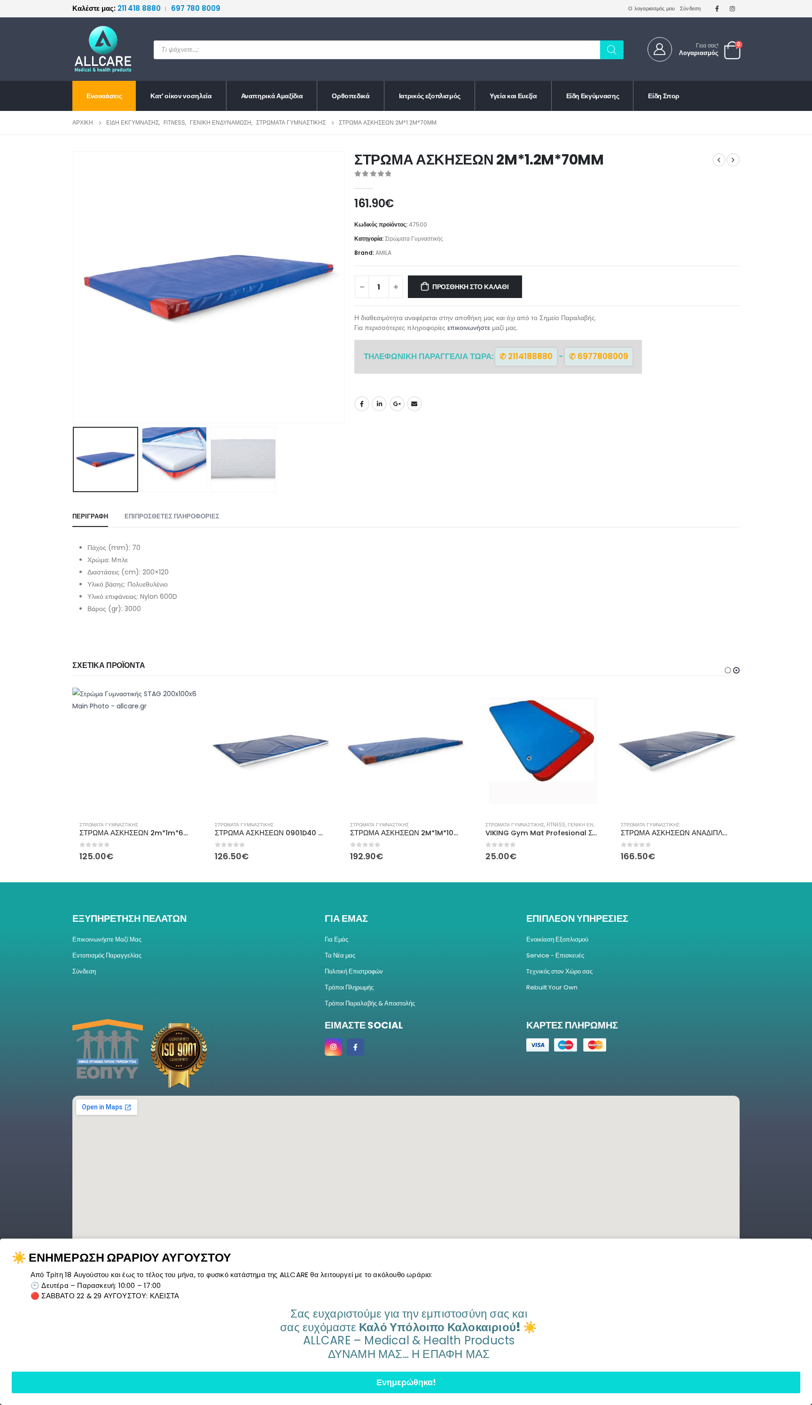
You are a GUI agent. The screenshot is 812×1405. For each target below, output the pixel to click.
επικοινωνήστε (468, 327)
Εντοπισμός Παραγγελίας (106, 955)
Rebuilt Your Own (552, 987)
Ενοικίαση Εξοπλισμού (557, 939)
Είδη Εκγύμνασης (592, 96)
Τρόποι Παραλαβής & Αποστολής (370, 1003)
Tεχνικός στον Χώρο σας (559, 971)
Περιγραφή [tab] (90, 516)
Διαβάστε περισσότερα (588, 703)
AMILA (383, 253)
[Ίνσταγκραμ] (732, 8)
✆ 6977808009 (598, 356)
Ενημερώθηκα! (406, 1382)
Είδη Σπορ (663, 96)
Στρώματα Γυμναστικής (414, 239)
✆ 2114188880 (526, 356)
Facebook (361, 403)
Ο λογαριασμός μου (651, 8)
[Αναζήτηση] (612, 49)
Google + (397, 403)
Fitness (556, 824)
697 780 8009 (195, 8)
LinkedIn (379, 403)
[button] (75, 287)
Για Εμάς (336, 939)
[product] (135, 751)
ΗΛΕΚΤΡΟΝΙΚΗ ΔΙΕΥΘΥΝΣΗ (414, 403)
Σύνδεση (690, 8)
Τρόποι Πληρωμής (349, 987)
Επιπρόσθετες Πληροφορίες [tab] (172, 516)
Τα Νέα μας (340, 955)
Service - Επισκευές (555, 955)
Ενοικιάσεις (104, 96)
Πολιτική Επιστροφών (354, 971)
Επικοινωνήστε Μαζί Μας (106, 939)
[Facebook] (717, 8)
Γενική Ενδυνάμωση (593, 824)
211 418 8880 (117, 8)
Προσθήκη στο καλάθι (470, 286)
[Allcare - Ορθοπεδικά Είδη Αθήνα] (95, 49)
